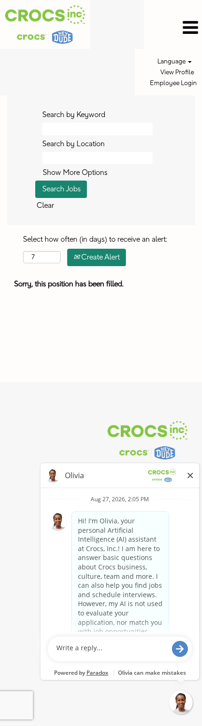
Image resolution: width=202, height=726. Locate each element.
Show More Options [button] (75, 172)
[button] (173, 28)
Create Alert (99, 257)
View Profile (177, 72)
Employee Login (173, 83)
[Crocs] (45, 24)
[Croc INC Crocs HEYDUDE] (147, 440)
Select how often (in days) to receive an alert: (95, 239)
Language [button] (172, 61)
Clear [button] (45, 205)
